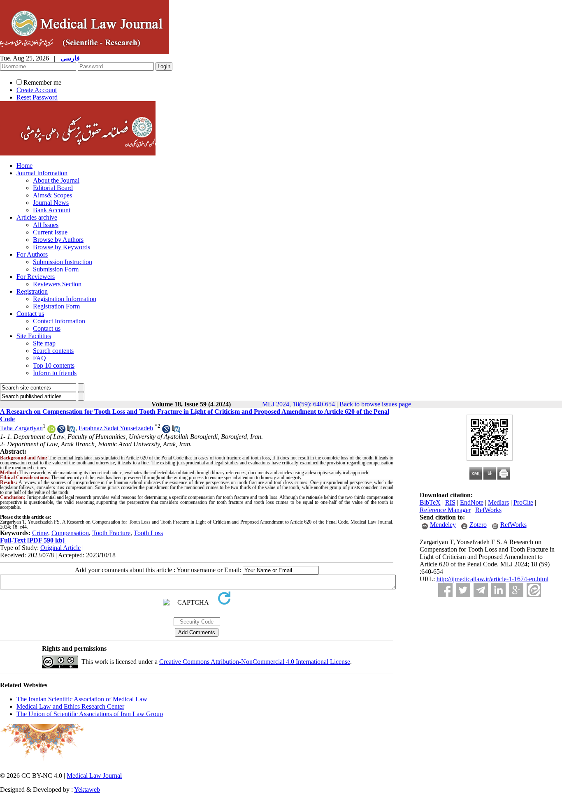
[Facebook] (445, 590)
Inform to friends (55, 372)
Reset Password (37, 97)
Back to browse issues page (375, 404)
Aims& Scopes (52, 195)
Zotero (478, 524)
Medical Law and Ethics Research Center (70, 706)
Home (24, 165)
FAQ (39, 358)
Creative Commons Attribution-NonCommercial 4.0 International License (254, 661)
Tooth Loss (148, 532)
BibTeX (430, 502)
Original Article (60, 547)
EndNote (471, 502)
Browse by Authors (58, 239)
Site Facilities (33, 335)
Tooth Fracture (111, 532)
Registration (32, 291)
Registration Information (64, 298)
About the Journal (56, 180)
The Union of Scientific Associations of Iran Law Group (89, 713)
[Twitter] (463, 590)
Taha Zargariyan (21, 427)
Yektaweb (87, 789)
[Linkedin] (498, 590)
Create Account (36, 89)
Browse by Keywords (61, 246)
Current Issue (50, 232)
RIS (450, 502)
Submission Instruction (62, 261)
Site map (44, 343)
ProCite (523, 502)
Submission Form (56, 269)
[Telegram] (481, 590)
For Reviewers (35, 276)
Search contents (53, 350)
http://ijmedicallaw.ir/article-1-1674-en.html (492, 578)
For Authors (32, 254)
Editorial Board (53, 187)
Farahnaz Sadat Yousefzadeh (116, 427)
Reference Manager (445, 509)
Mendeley (443, 524)
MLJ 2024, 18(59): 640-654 (298, 404)
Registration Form (56, 306)
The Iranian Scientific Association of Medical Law (81, 699)
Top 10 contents (53, 365)
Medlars (498, 502)
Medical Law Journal (94, 775)
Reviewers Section (57, 284)
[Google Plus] (516, 590)
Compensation (70, 532)
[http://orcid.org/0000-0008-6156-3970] (51, 430)
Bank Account (51, 209)
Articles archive (36, 217)
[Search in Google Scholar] (61, 430)
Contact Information (59, 321)
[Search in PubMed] (71, 430)
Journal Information (41, 172)
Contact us (30, 313)
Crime (40, 532)
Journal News (51, 202)
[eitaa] (534, 590)
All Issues (45, 224)
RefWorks (488, 509)
